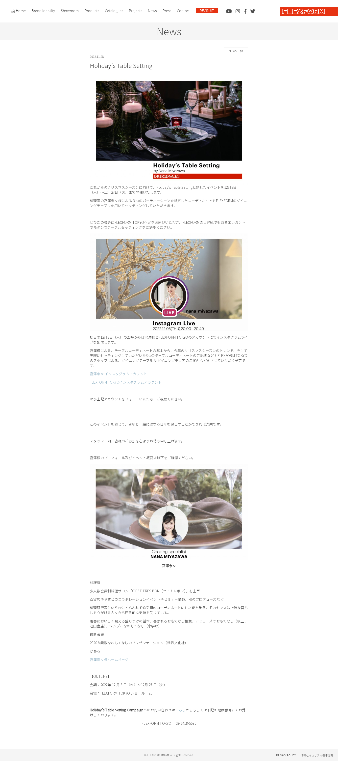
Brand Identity (43, 10)
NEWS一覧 (236, 51)
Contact (183, 10)
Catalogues (114, 10)
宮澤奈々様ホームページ (109, 659)
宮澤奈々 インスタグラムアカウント (118, 373)
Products (92, 10)
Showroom (70, 10)
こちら (180, 709)
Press (167, 10)
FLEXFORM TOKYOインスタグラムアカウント (126, 382)
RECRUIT (207, 10)
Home (20, 10)
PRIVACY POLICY (286, 755)
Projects (135, 10)
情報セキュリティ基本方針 (317, 755)
